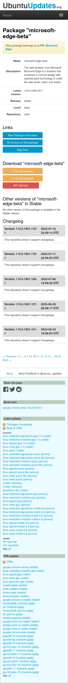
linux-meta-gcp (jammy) (16, 504)
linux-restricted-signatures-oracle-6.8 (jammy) (29, 512)
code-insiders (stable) (15, 589)
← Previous (9, 356)
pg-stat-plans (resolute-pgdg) (19, 661)
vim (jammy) (10, 541)
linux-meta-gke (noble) (16, 578)
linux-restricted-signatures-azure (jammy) (26, 454)
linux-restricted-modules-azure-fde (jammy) (28, 465)
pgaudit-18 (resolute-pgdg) (18, 643)
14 (49, 356)
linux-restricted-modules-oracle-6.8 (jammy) (28, 515)
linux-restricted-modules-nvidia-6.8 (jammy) (28, 519)
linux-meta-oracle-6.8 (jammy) (20, 530)
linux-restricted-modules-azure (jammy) (25, 461)
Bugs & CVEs (14, 428)
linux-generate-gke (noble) (18, 581)
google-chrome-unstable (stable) (21, 599)
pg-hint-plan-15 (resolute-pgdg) (21, 672)
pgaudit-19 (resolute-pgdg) (18, 636)
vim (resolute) (11, 545)
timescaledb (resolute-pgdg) (19, 603)
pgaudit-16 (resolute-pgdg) (18, 657)
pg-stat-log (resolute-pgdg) (18, 639)
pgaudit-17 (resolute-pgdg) (18, 650)
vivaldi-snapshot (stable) (17, 617)
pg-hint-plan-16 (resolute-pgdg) (21, 665)
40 (59, 356)
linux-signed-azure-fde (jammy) (21, 472)
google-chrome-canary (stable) (20, 567)
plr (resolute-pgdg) (13, 607)
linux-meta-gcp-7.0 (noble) (18, 447)
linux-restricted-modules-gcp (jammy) (24, 497)
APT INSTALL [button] (21, 185)
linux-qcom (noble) (13, 450)
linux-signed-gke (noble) (17, 574)
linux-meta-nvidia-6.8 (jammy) (20, 533)
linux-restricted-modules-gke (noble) (23, 570)
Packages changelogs (19, 424)
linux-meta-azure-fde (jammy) (20, 475)
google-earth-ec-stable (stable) (20, 625)
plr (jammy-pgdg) (13, 614)
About (10, 373)
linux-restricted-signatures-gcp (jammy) (25, 494)
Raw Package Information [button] (23, 135)
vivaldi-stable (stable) (15, 585)
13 (45, 356)
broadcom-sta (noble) (15, 490)
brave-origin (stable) (14, 592)
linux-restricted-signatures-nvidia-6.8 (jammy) (29, 508)
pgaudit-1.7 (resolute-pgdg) (18, 668)
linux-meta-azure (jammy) (17, 479)
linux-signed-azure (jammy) (18, 468)
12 (41, 356)
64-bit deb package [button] (23, 178)
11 (38, 356)
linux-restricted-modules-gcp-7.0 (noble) (26, 439)
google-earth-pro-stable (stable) (21, 621)
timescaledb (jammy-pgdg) (18, 610)
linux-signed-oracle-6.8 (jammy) (21, 526)
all (9, 549)
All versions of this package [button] (22, 142)
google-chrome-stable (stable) (20, 628)
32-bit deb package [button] (23, 171)
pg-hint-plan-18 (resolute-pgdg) (21, 646)
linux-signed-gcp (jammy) (17, 501)
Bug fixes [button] (22, 149)
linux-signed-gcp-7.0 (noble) (19, 443)
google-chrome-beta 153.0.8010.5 (22, 407)
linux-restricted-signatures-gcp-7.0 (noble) (27, 436)
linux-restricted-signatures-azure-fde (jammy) (29, 457)
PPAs (10, 561)
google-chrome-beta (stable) (19, 632)
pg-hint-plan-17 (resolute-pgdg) (21, 654)
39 (55, 356)
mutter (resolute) (12, 483)
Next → (7, 360)
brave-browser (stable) (16, 596)
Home (7, 15)
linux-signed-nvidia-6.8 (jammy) (21, 523)
